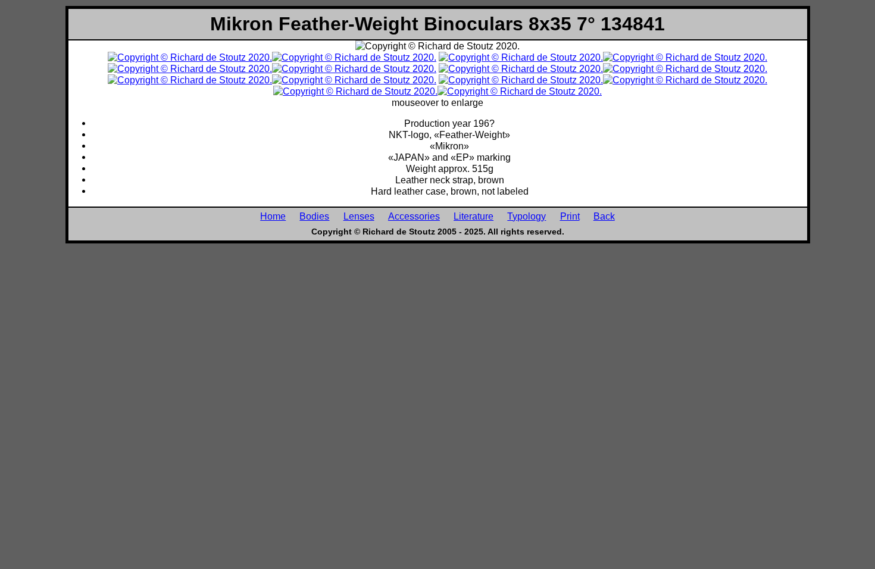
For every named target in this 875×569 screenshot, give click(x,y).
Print (570, 216)
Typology (526, 216)
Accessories (414, 216)
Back (604, 216)
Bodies (314, 216)
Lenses (358, 216)
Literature (473, 216)
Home (273, 216)
